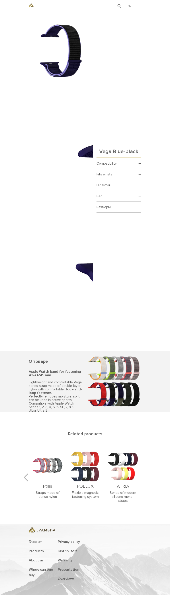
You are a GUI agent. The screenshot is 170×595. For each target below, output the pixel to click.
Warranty (65, 560)
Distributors (67, 551)
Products (36, 551)
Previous (27, 477)
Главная (35, 542)
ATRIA (123, 486)
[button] (119, 6)
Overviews (66, 579)
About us (36, 560)
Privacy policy (69, 542)
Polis (47, 486)
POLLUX (85, 486)
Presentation (68, 569)
